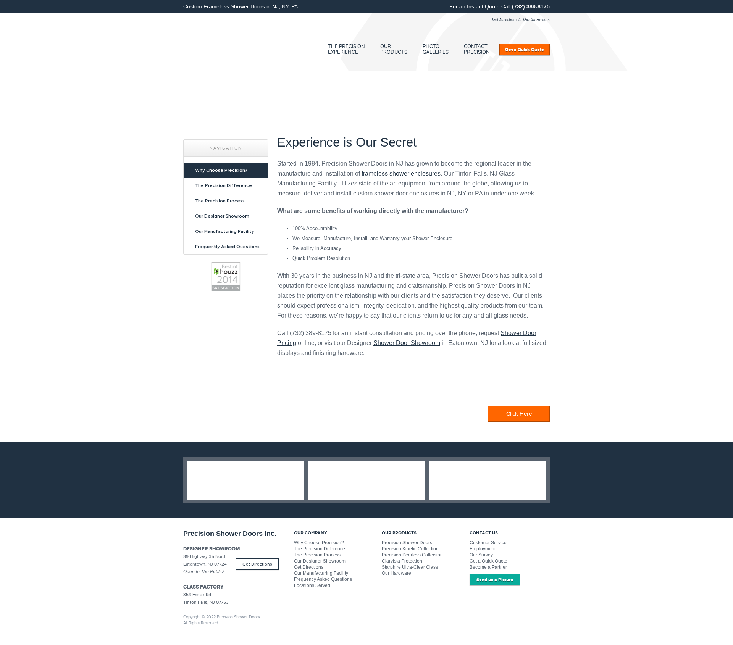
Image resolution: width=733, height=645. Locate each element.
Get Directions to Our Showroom (521, 19)
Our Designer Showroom (222, 216)
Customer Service (488, 542)
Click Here (519, 414)
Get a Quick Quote (488, 561)
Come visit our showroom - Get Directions (487, 480)
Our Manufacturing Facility (224, 231)
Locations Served (312, 585)
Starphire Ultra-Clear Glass (410, 567)
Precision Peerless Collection (412, 555)
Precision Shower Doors (407, 542)
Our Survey (481, 555)
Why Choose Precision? (221, 170)
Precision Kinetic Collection (410, 548)
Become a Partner (488, 567)
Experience (346, 49)
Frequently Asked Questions (227, 246)
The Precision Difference (223, 185)
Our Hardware (396, 573)
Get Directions (257, 564)
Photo (436, 49)
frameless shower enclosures (401, 173)
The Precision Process (220, 200)
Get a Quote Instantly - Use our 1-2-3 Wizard (245, 480)
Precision (238, 42)
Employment (483, 548)
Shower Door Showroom (406, 343)
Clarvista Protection (402, 561)
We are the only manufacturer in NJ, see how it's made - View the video (366, 480)
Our (393, 49)
